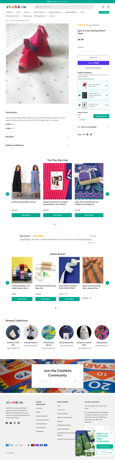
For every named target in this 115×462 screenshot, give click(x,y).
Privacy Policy (105, 456)
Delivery (77, 456)
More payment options (93, 68)
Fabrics (26, 12)
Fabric (38, 416)
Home (7, 20)
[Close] (112, 432)
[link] (57, 240)
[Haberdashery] (102, 336)
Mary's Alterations (63, 432)
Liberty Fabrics (39, 12)
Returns (84, 456)
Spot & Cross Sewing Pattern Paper (20, 20)
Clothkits (9, 12)
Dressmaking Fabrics (48, 347)
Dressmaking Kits (66, 346)
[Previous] (7, 195)
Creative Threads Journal (65, 443)
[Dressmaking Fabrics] (48, 336)
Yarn (82, 12)
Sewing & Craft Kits (13, 347)
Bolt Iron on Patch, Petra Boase (94, 105)
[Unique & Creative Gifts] (84, 336)
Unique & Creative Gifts (84, 347)
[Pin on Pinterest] (91, 134)
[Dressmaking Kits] (66, 336)
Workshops (27, 16)
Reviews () (95, 25)
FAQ (58, 409)
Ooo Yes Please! (105, 446)
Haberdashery (71, 12)
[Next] (107, 195)
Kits (18, 12)
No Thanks (105, 452)
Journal (52, 16)
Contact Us (61, 413)
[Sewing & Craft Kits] (13, 336)
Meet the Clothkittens (64, 421)
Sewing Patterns (55, 12)
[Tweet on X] (84, 134)
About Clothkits (62, 417)
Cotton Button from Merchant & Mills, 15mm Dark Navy (95, 95)
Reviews (60, 425)
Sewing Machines (12, 16)
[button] (108, 7)
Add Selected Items (101, 116)
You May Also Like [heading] (57, 160)
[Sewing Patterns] (31, 336)
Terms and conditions (93, 456)
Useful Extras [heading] (57, 255)
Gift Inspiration (39, 16)
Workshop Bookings (64, 429)
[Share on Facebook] (87, 134)
